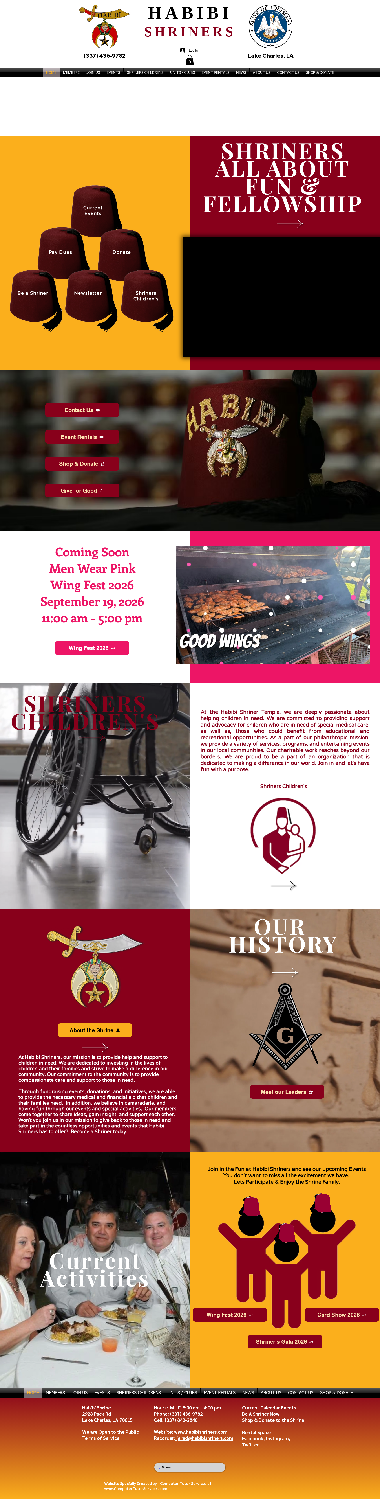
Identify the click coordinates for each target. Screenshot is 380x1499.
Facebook (252, 1438)
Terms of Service (100, 1438)
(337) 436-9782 (186, 1414)
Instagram (277, 1438)
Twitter (250, 1444)
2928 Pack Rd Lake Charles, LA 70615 (107, 1417)
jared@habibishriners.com (204, 1438)
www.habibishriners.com (200, 1432)
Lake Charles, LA (271, 55)
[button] (190, 60)
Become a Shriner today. (98, 1132)
